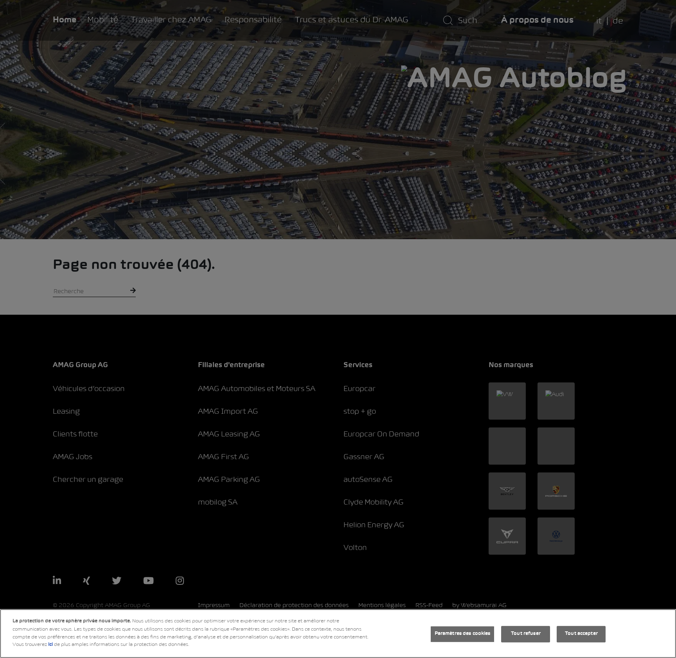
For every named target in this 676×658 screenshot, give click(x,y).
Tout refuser (526, 634)
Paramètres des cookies (463, 634)
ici (50, 644)
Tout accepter (581, 634)
